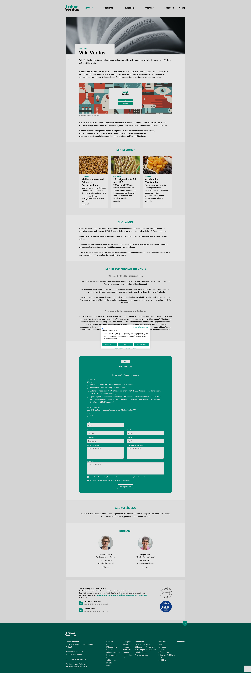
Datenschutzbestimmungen (140, 327)
